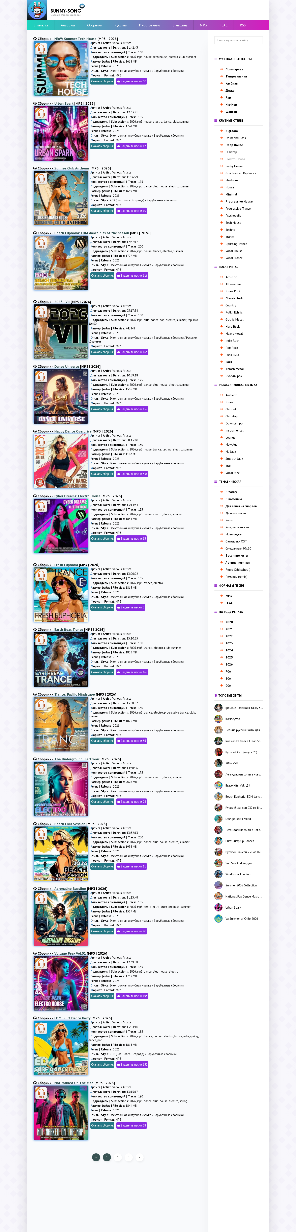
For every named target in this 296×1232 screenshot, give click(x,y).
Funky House (234, 166)
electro (173, 57)
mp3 (140, 57)
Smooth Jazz (234, 459)
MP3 (203, 25)
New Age (231, 444)
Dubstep (231, 152)
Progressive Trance (238, 208)
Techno (230, 230)
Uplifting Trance (236, 244)
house (148, 57)
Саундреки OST (236, 541)
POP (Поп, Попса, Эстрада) (127, 200)
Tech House (233, 222)
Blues (229, 402)
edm (186, 1036)
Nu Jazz (231, 451)
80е (228, 678)
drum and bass (169, 907)
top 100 (192, 320)
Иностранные (149, 25)
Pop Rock (232, 348)
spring (194, 1036)
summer (191, 57)
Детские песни (236, 513)
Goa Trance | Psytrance (241, 173)
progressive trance (176, 712)
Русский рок (234, 376)
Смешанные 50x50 (238, 548)
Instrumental (234, 430)
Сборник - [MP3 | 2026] (78, 38)
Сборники (94, 25)
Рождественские (237, 527)
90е (228, 685)
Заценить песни (131, 81)
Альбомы (68, 25)
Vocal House (234, 251)
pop (162, 320)
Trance (230, 237)
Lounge (230, 437)
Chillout (231, 409)
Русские (120, 25)
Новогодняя (234, 534)
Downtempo (234, 423)
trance (157, 251)
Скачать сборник (102, 81)
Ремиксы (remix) (236, 577)
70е (228, 671)
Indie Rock (232, 341)
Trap (228, 466)
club (182, 57)
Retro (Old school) (238, 569)
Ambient (231, 395)
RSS (243, 25)
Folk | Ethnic (234, 312)
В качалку (41, 25)
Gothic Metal (234, 319)
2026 (132, 57)
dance (167, 121)
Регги (229, 520)
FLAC (223, 25)
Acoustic (231, 277)
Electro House (235, 159)
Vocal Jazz (233, 473)
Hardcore (232, 180)
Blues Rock (233, 291)
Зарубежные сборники (169, 71)
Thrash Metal (235, 369)
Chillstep (232, 416)
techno (167, 449)
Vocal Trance (234, 258)
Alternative (233, 284)
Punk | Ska (232, 355)
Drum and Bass (236, 138)
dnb (146, 907)
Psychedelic (233, 215)
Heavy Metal (234, 333)
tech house (160, 57)
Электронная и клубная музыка (130, 71)
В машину (179, 25)
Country (231, 305)
